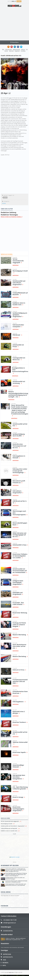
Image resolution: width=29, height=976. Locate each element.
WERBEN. (5, 963)
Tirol (27, 49)
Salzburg (23, 49)
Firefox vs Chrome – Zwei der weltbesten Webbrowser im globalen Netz (16, 939)
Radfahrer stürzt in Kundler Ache (9, 830)
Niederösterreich (16, 49)
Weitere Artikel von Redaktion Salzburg (11, 216)
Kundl (5, 197)
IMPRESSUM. (7, 954)
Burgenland (17, 51)
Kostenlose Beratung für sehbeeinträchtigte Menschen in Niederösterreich (16, 881)
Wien (3, 49)
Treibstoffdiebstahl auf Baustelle (9, 828)
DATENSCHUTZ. (8, 957)
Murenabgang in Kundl (6, 823)
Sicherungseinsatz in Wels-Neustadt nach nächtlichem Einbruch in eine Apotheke (15, 884)
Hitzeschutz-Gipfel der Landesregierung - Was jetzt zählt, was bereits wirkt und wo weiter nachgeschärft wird (15, 870)
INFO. (4, 965)
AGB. (4, 960)
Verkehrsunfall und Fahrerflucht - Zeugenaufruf (12, 826)
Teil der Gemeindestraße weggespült (10, 821)
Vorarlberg (23, 51)
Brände (4, 203)
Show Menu (15, 42)
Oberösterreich (8, 49)
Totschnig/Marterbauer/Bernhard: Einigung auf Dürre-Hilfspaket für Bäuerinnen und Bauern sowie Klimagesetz (16, 874)
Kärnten (6, 51)
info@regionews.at (9, 923)
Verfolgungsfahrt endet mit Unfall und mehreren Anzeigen (14, 878)
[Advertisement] (14, 23)
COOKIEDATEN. (8, 931)
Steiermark (11, 51)
